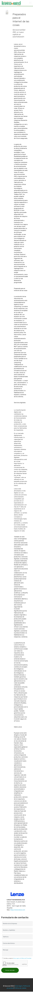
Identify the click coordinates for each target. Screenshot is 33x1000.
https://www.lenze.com (17, 910)
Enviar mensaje (10, 970)
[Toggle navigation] (30, 3)
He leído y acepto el (17, 958)
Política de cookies (20, 988)
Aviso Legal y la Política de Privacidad (22, 958)
